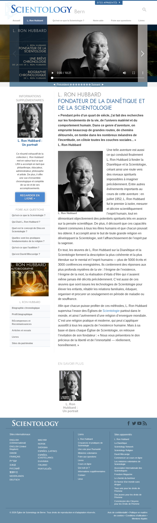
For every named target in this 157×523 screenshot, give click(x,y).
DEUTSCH (15, 480)
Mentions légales (139, 518)
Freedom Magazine (123, 474)
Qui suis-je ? (84, 468)
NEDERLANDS (17, 476)
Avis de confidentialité (118, 512)
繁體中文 (14, 472)
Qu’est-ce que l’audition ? (25, 247)
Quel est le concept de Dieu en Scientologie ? (28, 230)
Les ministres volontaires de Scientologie (127, 462)
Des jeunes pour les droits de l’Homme (127, 495)
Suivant (95, 84)
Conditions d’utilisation (136, 515)
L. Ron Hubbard (35, 20)
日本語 (13, 465)
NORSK (41, 444)
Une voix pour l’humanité (89, 449)
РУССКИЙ (15, 468)
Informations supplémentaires (91, 471)
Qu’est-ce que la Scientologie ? (68, 20)
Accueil (16, 20)
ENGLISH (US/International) (18, 441)
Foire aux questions (121, 20)
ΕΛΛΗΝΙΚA (43, 461)
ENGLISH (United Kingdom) (18, 447)
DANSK (13, 453)
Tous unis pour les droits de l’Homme (127, 489)
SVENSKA (42, 447)
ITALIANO (42, 465)
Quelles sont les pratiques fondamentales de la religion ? (28, 240)
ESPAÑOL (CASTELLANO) (45, 456)
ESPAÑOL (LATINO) (47, 451)
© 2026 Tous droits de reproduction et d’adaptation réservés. (53, 512)
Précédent (63, 84)
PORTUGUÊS (44, 469)
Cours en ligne (84, 464)
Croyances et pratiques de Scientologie (90, 444)
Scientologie (111, 310)
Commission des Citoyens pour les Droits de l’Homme (126, 502)
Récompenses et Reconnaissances (22, 322)
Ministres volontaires (87, 453)
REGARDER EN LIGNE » (30, 197)
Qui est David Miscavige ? (26, 254)
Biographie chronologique (26, 308)
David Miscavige (122, 454)
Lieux (80, 479)
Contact (81, 475)
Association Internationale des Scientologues (128, 469)
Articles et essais (21, 330)
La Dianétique (120, 443)
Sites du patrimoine (22, 343)
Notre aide (98, 20)
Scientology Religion (123, 450)
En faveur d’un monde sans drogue (127, 483)
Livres (141, 20)
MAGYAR (42, 440)
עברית (13, 460)
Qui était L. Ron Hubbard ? (26, 222)
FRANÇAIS (15, 456)
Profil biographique (22, 314)
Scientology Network (123, 447)
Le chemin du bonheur (124, 478)
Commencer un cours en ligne (128, 458)
